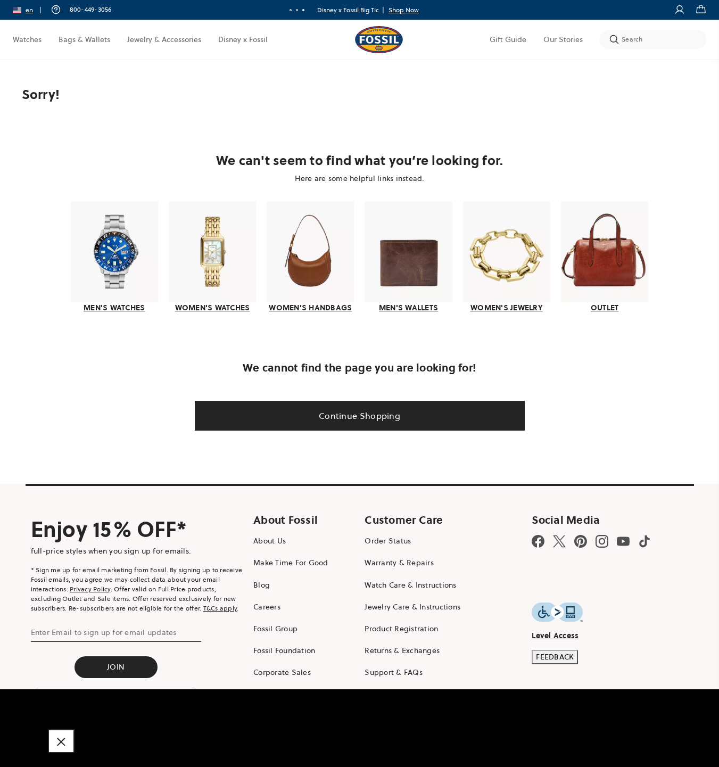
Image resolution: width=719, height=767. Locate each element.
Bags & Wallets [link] (84, 39)
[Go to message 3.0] (303, 10)
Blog (261, 585)
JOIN (116, 667)
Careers (266, 606)
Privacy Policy (90, 588)
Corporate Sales (282, 672)
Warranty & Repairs (399, 562)
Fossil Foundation (284, 650)
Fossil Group (275, 628)
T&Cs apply (220, 608)
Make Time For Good (290, 562)
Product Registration (401, 628)
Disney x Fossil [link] (243, 39)
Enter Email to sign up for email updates (104, 632)
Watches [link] (27, 39)
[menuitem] (27, 39)
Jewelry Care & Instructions (412, 606)
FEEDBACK (555, 656)
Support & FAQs (394, 672)
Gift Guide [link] (508, 39)
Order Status (388, 540)
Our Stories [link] (563, 39)
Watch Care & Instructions (410, 585)
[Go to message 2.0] (297, 10)
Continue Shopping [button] (359, 416)
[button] (30, 10)
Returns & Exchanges (402, 650)
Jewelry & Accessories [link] (164, 39)
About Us (269, 540)
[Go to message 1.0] (291, 10)
